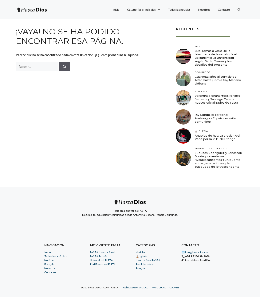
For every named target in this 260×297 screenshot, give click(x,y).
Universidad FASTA (101, 260)
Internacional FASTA (148, 260)
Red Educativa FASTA (103, 264)
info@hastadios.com (197, 252)
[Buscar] (64, 66)
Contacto (224, 9)
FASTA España (98, 256)
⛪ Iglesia (141, 256)
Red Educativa (144, 264)
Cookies (174, 287)
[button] (239, 9)
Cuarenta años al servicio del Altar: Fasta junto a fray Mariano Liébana (218, 80)
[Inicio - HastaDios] (130, 204)
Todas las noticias (179, 9)
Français (49, 264)
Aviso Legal (159, 287)
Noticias (49, 260)
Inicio (116, 9)
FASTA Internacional (102, 252)
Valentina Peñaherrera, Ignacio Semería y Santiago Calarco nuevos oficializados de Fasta (217, 99)
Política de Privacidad (135, 287)
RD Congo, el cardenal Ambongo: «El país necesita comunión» (215, 118)
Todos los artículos (55, 256)
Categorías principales (141, 9)
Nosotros (204, 9)
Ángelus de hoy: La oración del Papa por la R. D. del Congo (217, 137)
